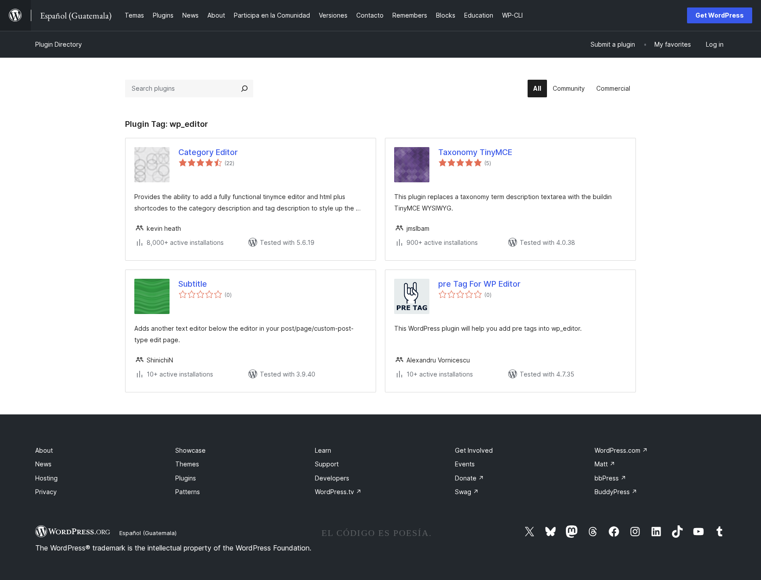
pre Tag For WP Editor (479, 283)
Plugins (185, 478)
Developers (332, 478)
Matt (605, 464)
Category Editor (208, 152)
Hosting (46, 478)
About (44, 450)
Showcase (190, 450)
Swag (467, 491)
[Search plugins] (244, 88)
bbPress (610, 478)
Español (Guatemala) (148, 532)
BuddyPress (616, 491)
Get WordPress (719, 15)
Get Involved (474, 450)
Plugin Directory (58, 44)
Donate (469, 478)
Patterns (187, 491)
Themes (187, 464)
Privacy (46, 491)
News (43, 464)
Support (327, 464)
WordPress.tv (338, 491)
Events (465, 464)
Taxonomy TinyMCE (475, 152)
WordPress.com (621, 450)
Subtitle (192, 283)
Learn (323, 450)
